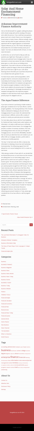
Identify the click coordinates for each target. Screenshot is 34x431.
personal (21, 365)
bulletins (28, 347)
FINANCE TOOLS (5, 295)
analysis (18, 347)
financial (22, 357)
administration (12, 347)
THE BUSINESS (5, 331)
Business (3, 261)
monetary (15, 363)
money (20, 363)
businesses (14, 350)
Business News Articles (7, 273)
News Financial (5, 328)
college (23, 350)
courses (28, 350)
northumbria (25, 363)
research (8, 367)
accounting (4, 347)
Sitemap (3, 389)
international (23, 360)
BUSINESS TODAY (6, 282)
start (19, 367)
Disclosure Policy (5, 386)
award (21, 347)
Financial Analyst (5, 298)
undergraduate (26, 367)
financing (13, 206)
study (21, 367)
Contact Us (4, 380)
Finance (3, 291)
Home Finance (5, 322)
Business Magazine (6, 267)
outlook (12, 365)
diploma (12, 353)
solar (17, 206)
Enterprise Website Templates (9, 240)
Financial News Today (7, 313)
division (17, 353)
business (6, 350)
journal (29, 360)
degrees (8, 353)
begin (24, 347)
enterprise (5, 357)
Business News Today (7, 276)
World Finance (5, 337)
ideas (9, 360)
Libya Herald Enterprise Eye (24, 217)
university (4, 369)
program (26, 365)
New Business (5, 325)
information (15, 360)
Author (21, 18)
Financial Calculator (6, 301)
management (4, 363)
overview (16, 365)
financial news (6, 204)
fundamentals (4, 360)
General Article (5, 319)
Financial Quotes (5, 316)
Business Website (6, 288)
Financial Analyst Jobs (7, 251)
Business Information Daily (8, 243)
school (12, 367)
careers (19, 350)
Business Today (5, 285)
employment (27, 353)
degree (3, 353)
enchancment (6, 206)
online (8, 365)
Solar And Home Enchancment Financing (12, 11)
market (10, 363)
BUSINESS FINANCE (6, 264)
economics (21, 353)
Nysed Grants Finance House (10, 214)
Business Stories (5, 279)
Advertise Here (5, 383)
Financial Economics (6, 304)
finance (14, 357)
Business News (5, 270)
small (16, 367)
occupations (4, 365)
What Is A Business (6, 334)
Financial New (5, 307)
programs (3, 367)
